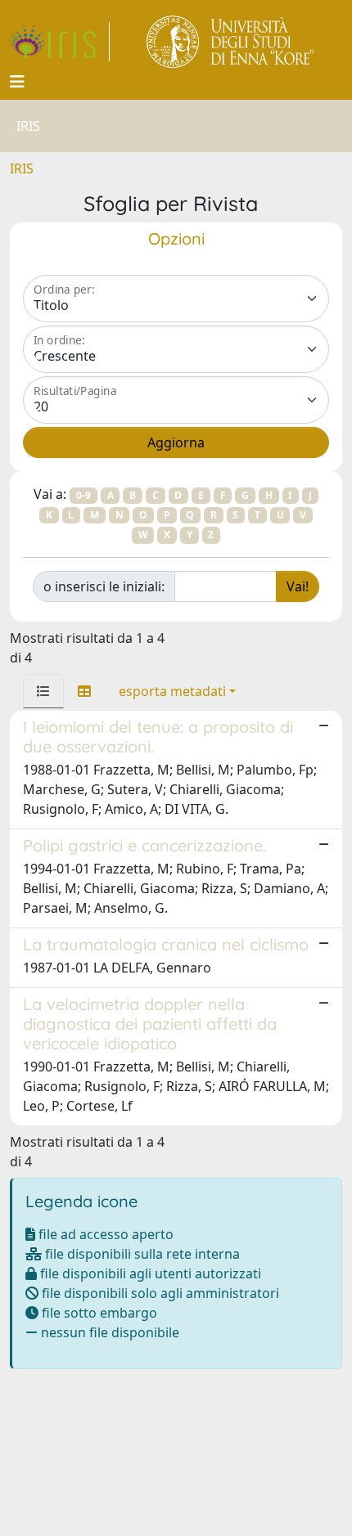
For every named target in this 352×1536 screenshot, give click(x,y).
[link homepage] (60, 41)
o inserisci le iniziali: (104, 586)
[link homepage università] (231, 42)
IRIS (22, 168)
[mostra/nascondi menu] (17, 82)
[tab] (43, 691)
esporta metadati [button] (172, 691)
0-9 (83, 495)
